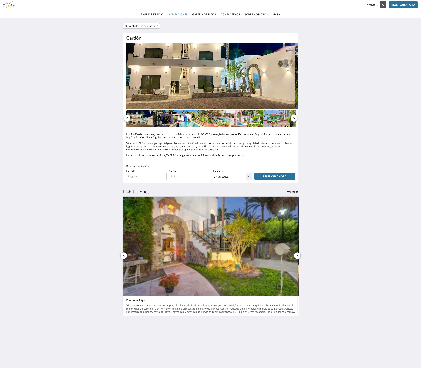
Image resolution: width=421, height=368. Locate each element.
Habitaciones (248, 336)
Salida (172, 170)
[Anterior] (127, 118)
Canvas (290, 358)
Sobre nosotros (278, 336)
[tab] (253, 328)
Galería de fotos (250, 339)
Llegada (130, 170)
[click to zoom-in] (210, 76)
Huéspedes (218, 170)
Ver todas (292, 191)
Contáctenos (276, 333)
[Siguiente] (294, 118)
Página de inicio (249, 333)
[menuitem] (152, 14)
